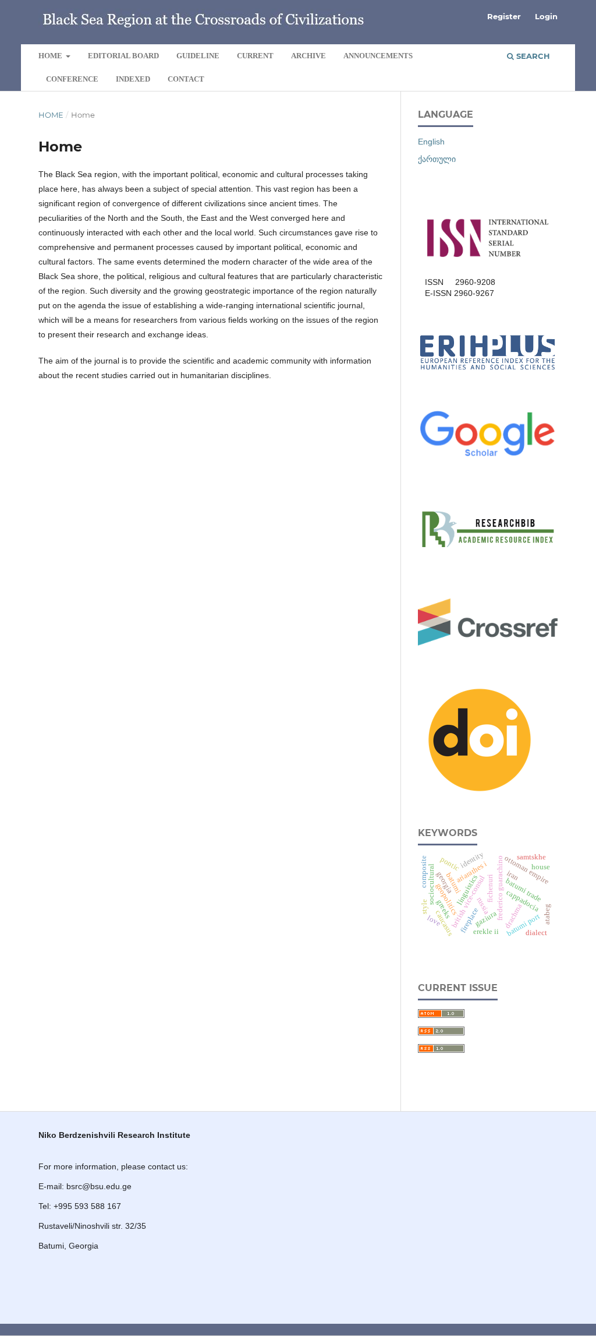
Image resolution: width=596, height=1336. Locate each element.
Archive (308, 55)
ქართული (437, 159)
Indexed (133, 79)
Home (51, 55)
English (431, 141)
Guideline (197, 55)
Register (504, 16)
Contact (186, 79)
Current (255, 55)
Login (546, 16)
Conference (72, 79)
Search (532, 56)
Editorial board (123, 55)
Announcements (378, 55)
